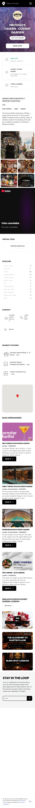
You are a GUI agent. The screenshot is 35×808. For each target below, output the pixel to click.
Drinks (23, 109)
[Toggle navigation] (30, 3)
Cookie (22, 800)
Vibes (16, 109)
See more (8, 605)
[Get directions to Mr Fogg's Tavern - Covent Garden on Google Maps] (17, 398)
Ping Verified (7, 109)
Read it (8, 459)
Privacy (5, 802)
